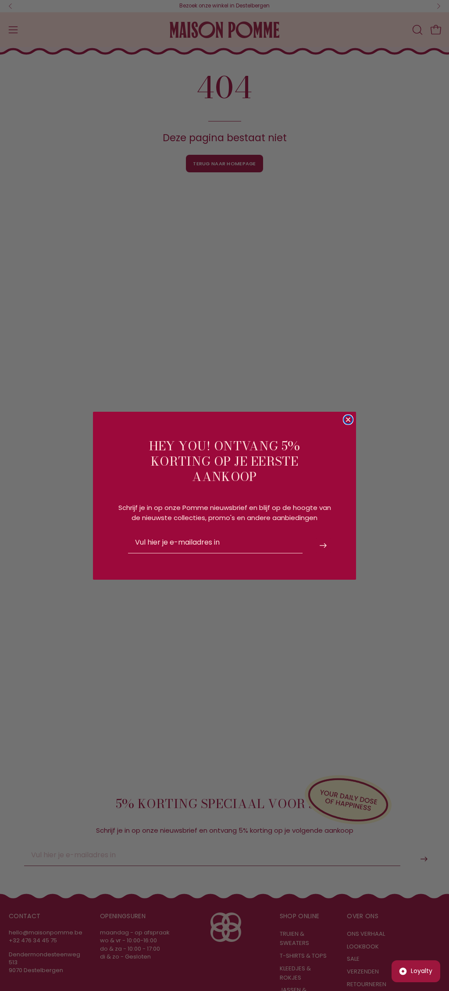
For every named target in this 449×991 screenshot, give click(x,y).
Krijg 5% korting (323, 545)
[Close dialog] (348, 419)
